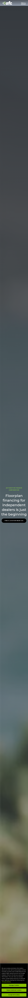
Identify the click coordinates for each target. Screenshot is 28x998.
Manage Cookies (14, 985)
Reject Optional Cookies (14, 990)
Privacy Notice (6, 982)
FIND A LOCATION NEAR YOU (14, 520)
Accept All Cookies (14, 995)
